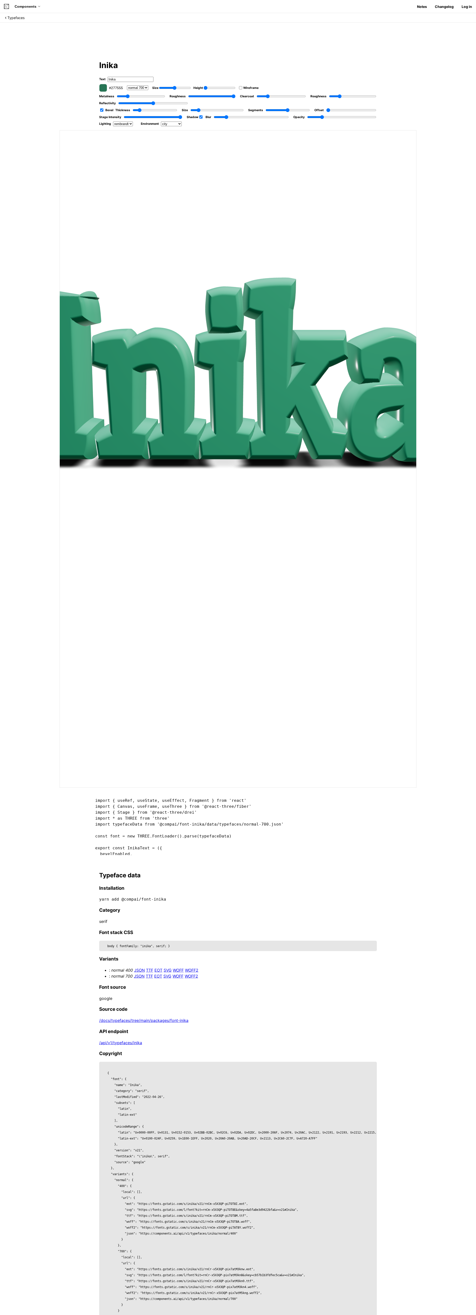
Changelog (444, 6)
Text (102, 79)
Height (198, 88)
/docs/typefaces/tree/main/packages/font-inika (143, 1020)
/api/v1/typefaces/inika (120, 1042)
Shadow (192, 117)
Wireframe (251, 88)
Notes (422, 6)
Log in (467, 6)
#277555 (116, 88)
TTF (149, 970)
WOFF (178, 970)
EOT (158, 970)
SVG (168, 970)
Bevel (109, 110)
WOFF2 (191, 970)
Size (155, 88)
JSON (139, 970)
